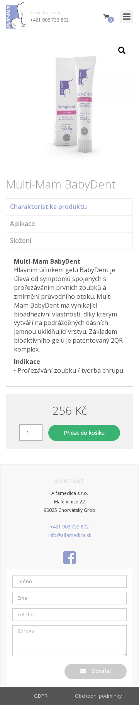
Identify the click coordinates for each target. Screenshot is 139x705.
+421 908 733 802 (49, 20)
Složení (20, 240)
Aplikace (22, 223)
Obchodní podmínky (98, 695)
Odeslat (101, 671)
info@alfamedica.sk (69, 535)
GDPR (40, 695)
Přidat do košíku (84, 432)
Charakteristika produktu (48, 206)
